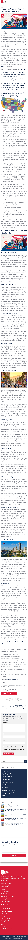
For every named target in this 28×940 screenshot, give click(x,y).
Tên (4, 734)
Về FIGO (3, 924)
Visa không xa (6, 784)
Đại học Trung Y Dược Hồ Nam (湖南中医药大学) (15, 814)
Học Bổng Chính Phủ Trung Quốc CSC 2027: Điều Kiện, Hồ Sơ (16, 805)
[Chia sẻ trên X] (13, 699)
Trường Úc (4, 916)
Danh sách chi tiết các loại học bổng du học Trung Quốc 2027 (16, 810)
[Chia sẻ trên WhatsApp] (7, 699)
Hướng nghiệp (5, 891)
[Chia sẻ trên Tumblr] (20, 699)
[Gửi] (25, 761)
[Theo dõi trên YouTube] (7, 886)
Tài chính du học (6, 779)
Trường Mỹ (4, 913)
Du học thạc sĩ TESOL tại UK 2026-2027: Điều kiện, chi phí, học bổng (15, 823)
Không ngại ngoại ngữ (8, 793)
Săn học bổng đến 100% (7, 896)
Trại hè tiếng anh (5, 901)
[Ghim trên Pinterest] (18, 699)
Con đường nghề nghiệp (9, 790)
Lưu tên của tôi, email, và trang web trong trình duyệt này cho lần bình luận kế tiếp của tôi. (13, 749)
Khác (2, 7)
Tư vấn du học (4, 894)
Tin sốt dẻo (5, 771)
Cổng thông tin (5, 908)
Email (4, 740)
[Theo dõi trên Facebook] (2, 886)
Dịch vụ (3, 889)
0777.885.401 (8, 883)
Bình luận (5, 722)
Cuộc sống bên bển (7, 782)
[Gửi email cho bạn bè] (15, 699)
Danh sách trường (6, 911)
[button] (26, 1)
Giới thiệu (3, 926)
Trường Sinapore (5, 918)
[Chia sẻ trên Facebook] (10, 699)
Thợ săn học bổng (7, 776)
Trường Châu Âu (5, 921)
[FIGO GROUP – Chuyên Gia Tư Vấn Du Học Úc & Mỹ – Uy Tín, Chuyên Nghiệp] (6, 1)
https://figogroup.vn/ (12, 679)
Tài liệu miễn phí (6, 905)
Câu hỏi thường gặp (6, 928)
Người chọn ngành (7, 774)
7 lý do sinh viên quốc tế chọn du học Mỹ (13, 72)
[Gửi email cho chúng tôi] (5, 886)
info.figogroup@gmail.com (10, 880)
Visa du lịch (4, 899)
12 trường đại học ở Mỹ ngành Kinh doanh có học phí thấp (21, 707)
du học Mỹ (23, 69)
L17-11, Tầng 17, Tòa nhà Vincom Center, (13, 876)
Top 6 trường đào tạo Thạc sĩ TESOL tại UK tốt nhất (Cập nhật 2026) (15, 819)
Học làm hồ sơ (6, 787)
